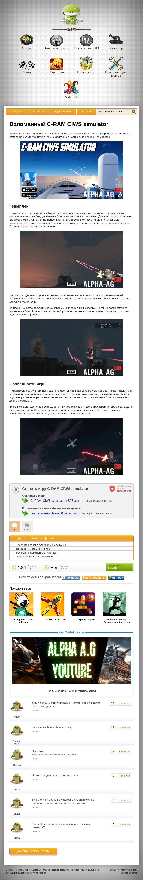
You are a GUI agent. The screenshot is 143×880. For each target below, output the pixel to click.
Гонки (27, 72)
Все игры (38, 111)
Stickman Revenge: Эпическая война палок (117, 621)
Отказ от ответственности (123, 870)
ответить (36, 710)
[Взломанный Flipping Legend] (86, 604)
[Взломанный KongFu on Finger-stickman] (24, 604)
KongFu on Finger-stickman (24, 621)
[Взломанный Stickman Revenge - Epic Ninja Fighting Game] (117, 604)
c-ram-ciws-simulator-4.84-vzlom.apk (55, 513)
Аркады (27, 48)
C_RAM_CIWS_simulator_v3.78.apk (55, 500)
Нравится (124, 703)
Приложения (63, 111)
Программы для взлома (116, 74)
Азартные (71, 96)
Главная (17, 111)
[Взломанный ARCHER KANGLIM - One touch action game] (55, 604)
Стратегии (57, 72)
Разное (86, 111)
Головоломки (86, 72)
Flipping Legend (86, 619)
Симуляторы (116, 48)
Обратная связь (128, 873)
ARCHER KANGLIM (55, 619)
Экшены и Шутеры (57, 48)
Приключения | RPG (86, 48)
